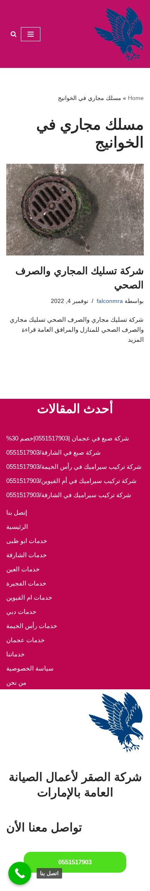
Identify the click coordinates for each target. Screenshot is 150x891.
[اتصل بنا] (19, 873)
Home (136, 98)
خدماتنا (15, 654)
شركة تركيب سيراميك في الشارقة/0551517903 (68, 494)
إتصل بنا (16, 512)
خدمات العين (23, 569)
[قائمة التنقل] (30, 34)
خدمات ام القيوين (29, 597)
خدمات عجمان (25, 639)
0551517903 (75, 862)
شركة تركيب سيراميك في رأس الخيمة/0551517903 (74, 466)
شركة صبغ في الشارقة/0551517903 (53, 452)
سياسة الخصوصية (30, 668)
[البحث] (13, 34)
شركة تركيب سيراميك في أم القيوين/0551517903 (71, 480)
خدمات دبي (21, 611)
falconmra (110, 301)
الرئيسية (17, 526)
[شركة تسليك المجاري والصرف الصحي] (75, 209)
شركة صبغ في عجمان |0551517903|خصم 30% (67, 438)
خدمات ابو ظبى (26, 540)
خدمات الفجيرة (26, 583)
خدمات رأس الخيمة (31, 625)
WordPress (45, 882)
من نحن (16, 682)
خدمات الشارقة (26, 554)
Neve (113, 882)
